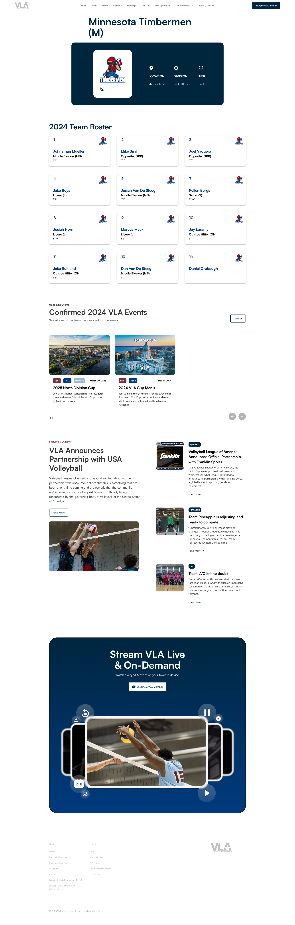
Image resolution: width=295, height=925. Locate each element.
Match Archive (96, 857)
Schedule (117, 5)
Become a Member (266, 5)
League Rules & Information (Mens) (65, 880)
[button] (146, 5)
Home (84, 5)
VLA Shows (94, 863)
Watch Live (94, 874)
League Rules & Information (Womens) (62, 887)
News (91, 851)
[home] (36, 5)
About (94, 5)
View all (238, 318)
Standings (131, 5)
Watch (105, 5)
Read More (59, 512)
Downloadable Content (100, 868)
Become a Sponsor (58, 863)
